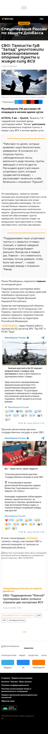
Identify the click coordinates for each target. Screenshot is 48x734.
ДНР (39, 615)
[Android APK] (9, 708)
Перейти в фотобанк (37, 97)
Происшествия (8, 655)
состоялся (31, 538)
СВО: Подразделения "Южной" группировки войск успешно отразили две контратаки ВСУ (24, 599)
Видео (22, 655)
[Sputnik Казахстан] (8, 20)
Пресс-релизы (25, 681)
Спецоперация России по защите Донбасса (22, 590)
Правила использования (21, 678)
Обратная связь (8, 701)
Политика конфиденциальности (15, 685)
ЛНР (4, 620)
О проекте (5, 678)
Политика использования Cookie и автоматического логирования (16, 690)
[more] (43, 186)
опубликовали (9, 325)
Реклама (14, 681)
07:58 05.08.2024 (9, 66)
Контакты (5, 681)
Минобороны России (17, 620)
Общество (33, 655)
